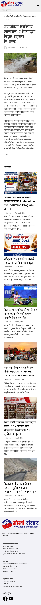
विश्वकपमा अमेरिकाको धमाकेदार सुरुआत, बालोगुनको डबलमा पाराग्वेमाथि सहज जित (20, 313)
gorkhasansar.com (17, 533)
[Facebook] (5, 598)
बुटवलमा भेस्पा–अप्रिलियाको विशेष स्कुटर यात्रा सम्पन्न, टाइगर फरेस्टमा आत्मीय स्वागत (19, 371)
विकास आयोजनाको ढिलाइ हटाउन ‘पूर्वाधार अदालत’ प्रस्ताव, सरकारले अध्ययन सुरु (20, 487)
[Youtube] (10, 598)
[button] (38, 6)
